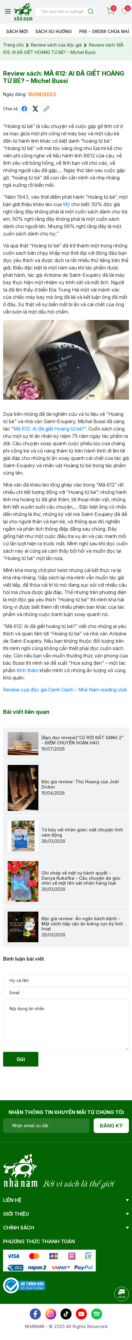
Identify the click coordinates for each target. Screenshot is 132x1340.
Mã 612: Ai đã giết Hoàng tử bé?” (50, 429)
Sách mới (17, 31)
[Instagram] (50, 1313)
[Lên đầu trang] (115, 1311)
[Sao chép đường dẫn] (46, 108)
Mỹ (66, 204)
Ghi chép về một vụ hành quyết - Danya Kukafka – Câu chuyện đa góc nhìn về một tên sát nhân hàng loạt (80, 878)
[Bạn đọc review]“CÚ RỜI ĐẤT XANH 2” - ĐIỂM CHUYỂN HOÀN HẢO (82, 740)
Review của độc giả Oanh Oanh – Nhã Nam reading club (65, 690)
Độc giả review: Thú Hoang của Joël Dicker (80, 784)
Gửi (21, 1059)
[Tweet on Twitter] (35, 108)
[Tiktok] (66, 1313)
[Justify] (91, 12)
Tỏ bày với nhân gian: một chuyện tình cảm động (82, 832)
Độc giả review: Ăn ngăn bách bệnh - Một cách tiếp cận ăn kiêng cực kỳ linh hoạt (82, 924)
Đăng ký (111, 1126)
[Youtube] (81, 1313)
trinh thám (27, 670)
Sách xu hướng (53, 31)
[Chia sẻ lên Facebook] (24, 108)
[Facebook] (35, 1313)
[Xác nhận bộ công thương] (24, 1285)
